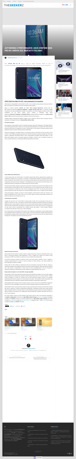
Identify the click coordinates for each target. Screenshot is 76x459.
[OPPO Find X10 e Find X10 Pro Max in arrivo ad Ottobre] (64, 94)
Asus (8, 333)
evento (18, 431)
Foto (21, 431)
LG (11, 434)
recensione (6, 437)
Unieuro (44, 300)
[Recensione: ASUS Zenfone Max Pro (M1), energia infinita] (12, 322)
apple (24, 429)
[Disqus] (28, 377)
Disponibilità (15, 431)
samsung (15, 437)
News (59, 69)
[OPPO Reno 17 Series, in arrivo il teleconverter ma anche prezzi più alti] (64, 107)
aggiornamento (9, 429)
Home (4, 1)
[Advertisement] (38, 16)
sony (9, 439)
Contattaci (20, 1)
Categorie (8, 1)
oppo (8, 436)
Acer (5, 429)
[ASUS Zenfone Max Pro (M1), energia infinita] (28, 322)
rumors (11, 437)
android (20, 429)
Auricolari (7, 431)
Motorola (17, 434)
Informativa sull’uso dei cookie (28, 1)
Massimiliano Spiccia (12, 57)
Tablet (62, 69)
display (12, 431)
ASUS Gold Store (25, 300)
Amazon (16, 429)
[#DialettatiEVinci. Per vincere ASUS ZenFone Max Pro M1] (44, 322)
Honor (17, 432)
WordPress (10, 454)
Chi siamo (14, 1)
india (23, 432)
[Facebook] (67, 5)
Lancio (8, 434)
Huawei (19, 432)
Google (13, 433)
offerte (5, 436)
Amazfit (13, 429)
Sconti (19, 437)
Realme (19, 436)
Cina (10, 431)
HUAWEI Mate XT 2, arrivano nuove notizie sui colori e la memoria (63, 85)
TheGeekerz (6, 440)
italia (5, 434)
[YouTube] (63, 5)
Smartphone (63, 83)
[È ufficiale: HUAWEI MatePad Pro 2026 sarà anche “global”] (64, 65)
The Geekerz (17, 439)
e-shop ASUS (13, 300)
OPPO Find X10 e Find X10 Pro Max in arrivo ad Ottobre (38, 438)
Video (13, 440)
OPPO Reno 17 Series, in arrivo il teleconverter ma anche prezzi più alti (63, 113)
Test (12, 439)
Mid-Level (13, 434)
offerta (22, 434)
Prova (15, 436)
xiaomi (16, 440)
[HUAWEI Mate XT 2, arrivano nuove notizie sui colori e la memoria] (64, 79)
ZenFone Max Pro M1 (13, 333)
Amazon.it (40, 297)
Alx (16, 454)
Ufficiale (10, 440)
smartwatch (6, 439)
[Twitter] (65, 5)
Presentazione (12, 436)
